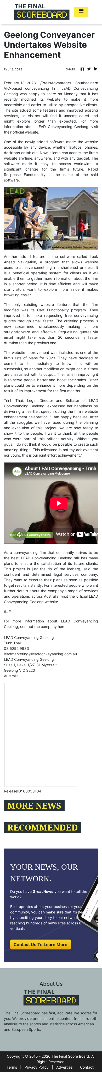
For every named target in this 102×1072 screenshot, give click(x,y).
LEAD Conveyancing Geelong (29, 659)
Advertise (64, 1067)
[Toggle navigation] (81, 12)
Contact (87, 1067)
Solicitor (72, 400)
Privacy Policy (37, 1067)
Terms (12, 1067)
